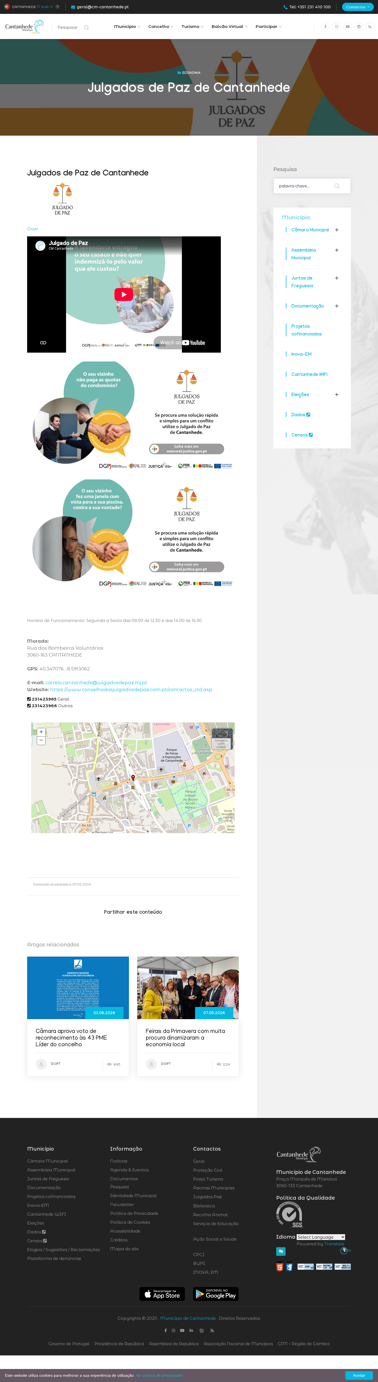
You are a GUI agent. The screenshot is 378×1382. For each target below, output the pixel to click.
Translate (334, 1243)
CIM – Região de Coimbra (304, 1343)
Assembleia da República (174, 1343)
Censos (300, 435)
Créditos (118, 1239)
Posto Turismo (223, 1179)
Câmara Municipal (310, 230)
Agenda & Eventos (129, 1169)
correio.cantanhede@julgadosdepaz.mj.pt (96, 682)
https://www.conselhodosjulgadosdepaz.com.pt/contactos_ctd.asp (131, 689)
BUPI (214, 1263)
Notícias (118, 1161)
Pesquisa (119, 1186)
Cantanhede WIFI (309, 375)
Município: (296, 217)
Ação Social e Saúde (215, 1242)
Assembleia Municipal (51, 1169)
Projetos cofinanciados (51, 1196)
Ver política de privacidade (159, 1375)
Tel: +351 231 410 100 (310, 6)
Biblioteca (219, 1206)
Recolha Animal (225, 1215)
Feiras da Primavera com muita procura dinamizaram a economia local (185, 1038)
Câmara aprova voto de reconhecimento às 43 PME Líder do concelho (71, 1038)
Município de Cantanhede (188, 1318)
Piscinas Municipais (229, 1188)
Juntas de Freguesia (48, 1178)
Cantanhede (24, 7)
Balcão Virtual (227, 26)
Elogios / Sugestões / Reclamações (63, 1249)
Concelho (158, 26)
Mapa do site (124, 1248)
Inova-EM (301, 355)
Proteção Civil (223, 1170)
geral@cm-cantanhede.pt (103, 6)
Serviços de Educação (216, 1227)
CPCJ (213, 1254)
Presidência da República (119, 1343)
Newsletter (122, 1204)
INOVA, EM (221, 1272)
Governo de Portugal (68, 1343)
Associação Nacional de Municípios (238, 1343)
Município (125, 26)
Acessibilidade (125, 1231)
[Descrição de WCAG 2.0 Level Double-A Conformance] (313, 1266)
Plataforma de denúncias (54, 1258)
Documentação (307, 306)
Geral (50, 699)
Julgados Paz (223, 1197)
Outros (52, 705)
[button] (222, 739)
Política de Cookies (130, 1222)
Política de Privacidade (134, 1213)
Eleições (300, 395)
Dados (298, 415)
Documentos (124, 1178)
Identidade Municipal (133, 1195)
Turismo (190, 26)
